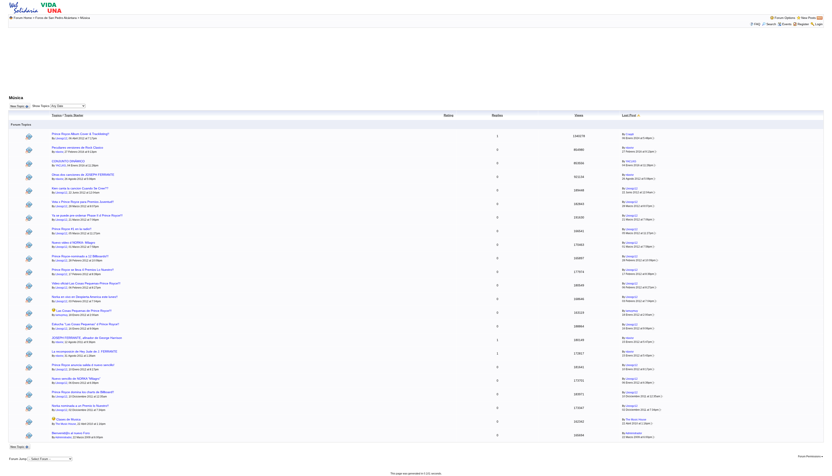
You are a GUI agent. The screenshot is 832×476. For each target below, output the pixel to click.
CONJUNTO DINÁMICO (68, 161)
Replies (497, 115)
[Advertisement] (416, 61)
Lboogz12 (61, 138)
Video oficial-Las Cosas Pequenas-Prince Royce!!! (86, 283)
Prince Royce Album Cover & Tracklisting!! (80, 134)
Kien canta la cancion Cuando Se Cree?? (80, 188)
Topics (57, 115)
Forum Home (23, 18)
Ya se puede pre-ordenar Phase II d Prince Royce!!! (87, 215)
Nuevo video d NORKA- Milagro (73, 242)
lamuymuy (61, 315)
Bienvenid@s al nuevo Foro (71, 433)
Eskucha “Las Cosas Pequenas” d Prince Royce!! (85, 324)
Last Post (629, 115)
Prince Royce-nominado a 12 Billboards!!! (80, 256)
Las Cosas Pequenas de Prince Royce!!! (84, 310)
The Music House (65, 423)
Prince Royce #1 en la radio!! (71, 229)
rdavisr (59, 151)
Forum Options (785, 18)
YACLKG (60, 165)
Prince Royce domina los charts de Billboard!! (83, 392)
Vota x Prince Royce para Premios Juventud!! (83, 202)
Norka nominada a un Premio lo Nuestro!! (80, 405)
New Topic (17, 106)
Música (85, 18)
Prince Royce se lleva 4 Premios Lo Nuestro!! (83, 269)
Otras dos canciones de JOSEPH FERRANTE (83, 174)
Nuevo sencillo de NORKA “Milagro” (76, 378)
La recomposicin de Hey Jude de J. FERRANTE (84, 351)
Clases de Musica (68, 419)
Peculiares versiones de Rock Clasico (77, 147)
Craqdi (630, 134)
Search (771, 24)
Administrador (63, 437)
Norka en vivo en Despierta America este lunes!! (85, 297)
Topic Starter (73, 115)
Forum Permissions (809, 456)
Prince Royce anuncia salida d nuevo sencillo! (83, 365)
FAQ (757, 24)
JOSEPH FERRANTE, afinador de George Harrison (87, 338)
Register (803, 24)
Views (579, 115)
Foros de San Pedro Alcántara (56, 18)
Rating (448, 115)
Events (786, 24)
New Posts (808, 18)
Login (819, 24)
